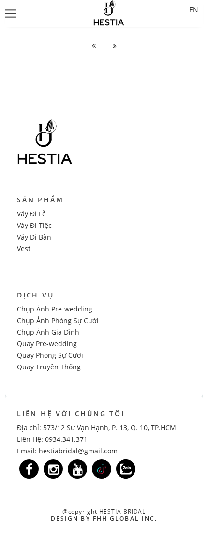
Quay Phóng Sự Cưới (50, 355)
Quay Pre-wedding (47, 343)
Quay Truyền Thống (49, 366)
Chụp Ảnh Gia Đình (48, 332)
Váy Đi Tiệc (34, 225)
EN (193, 9)
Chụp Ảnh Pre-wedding (54, 308)
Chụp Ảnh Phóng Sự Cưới (58, 320)
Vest (23, 248)
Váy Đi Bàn (34, 236)
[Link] (29, 469)
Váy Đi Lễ (31, 213)
